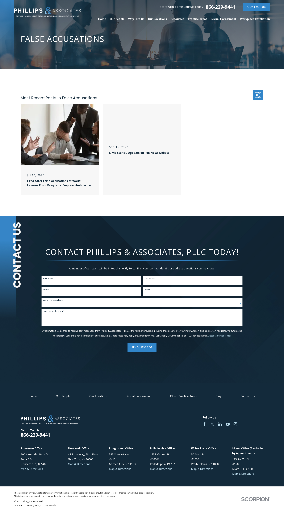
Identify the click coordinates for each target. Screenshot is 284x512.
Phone (46, 289)
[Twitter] (212, 424)
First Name (48, 278)
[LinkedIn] (220, 424)
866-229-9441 (220, 7)
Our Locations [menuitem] (157, 19)
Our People (63, 396)
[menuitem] (18, 505)
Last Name (150, 278)
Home (33, 396)
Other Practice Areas (183, 396)
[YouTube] (228, 424)
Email (147, 289)
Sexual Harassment (138, 396)
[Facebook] (204, 424)
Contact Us (256, 7)
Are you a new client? (53, 300)
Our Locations (98, 396)
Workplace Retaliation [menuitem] (255, 19)
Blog (218, 396)
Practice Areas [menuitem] (197, 19)
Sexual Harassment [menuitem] (223, 19)
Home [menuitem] (102, 19)
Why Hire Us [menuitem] (136, 19)
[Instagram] (235, 424)
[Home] (47, 12)
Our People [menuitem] (117, 19)
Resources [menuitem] (177, 19)
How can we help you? (53, 311)
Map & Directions (32, 469)
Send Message (142, 347)
